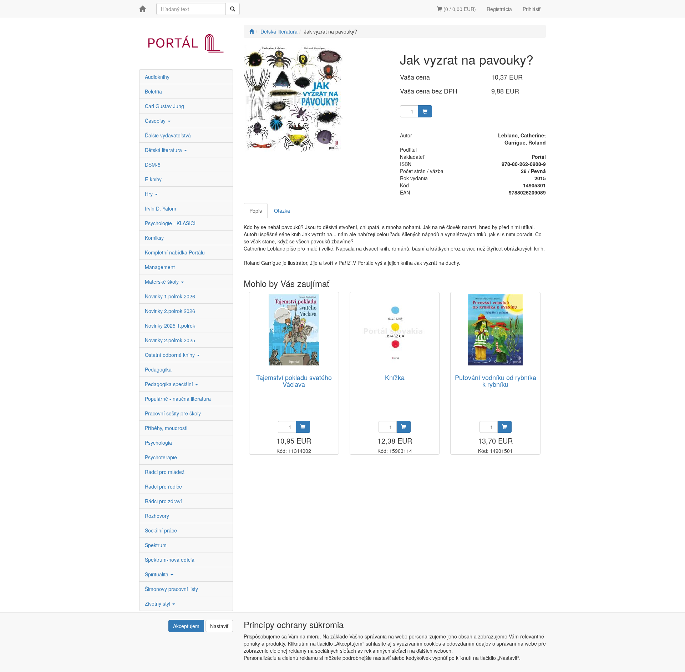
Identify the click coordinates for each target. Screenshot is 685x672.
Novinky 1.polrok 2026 (170, 296)
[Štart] (251, 31)
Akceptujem (186, 626)
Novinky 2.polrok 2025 (170, 340)
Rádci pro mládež (164, 471)
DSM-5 (153, 164)
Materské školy (162, 281)
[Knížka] (394, 330)
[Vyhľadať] (232, 9)
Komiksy (154, 237)
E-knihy (153, 179)
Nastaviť (219, 626)
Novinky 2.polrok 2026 (170, 310)
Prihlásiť (532, 8)
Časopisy (156, 120)
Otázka (282, 210)
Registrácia (499, 8)
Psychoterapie (161, 457)
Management (160, 267)
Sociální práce (161, 530)
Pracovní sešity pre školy (173, 413)
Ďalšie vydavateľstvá (168, 135)
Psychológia (158, 442)
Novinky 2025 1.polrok (170, 325)
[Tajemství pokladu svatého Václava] (294, 330)
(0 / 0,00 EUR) (459, 8)
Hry (149, 193)
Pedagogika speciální (169, 384)
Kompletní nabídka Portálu (175, 252)
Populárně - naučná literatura (178, 398)
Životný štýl (158, 603)
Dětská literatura (164, 149)
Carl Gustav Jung (164, 106)
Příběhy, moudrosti (166, 427)
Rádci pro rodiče (163, 486)
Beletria (153, 91)
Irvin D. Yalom (160, 208)
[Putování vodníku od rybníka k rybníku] (495, 330)
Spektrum (156, 545)
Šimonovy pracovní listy (171, 588)
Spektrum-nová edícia (169, 559)
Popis (255, 210)
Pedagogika (158, 369)
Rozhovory (157, 515)
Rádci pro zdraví (163, 501)
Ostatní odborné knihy (170, 354)
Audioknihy (157, 76)
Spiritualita (157, 574)
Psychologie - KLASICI (170, 223)
